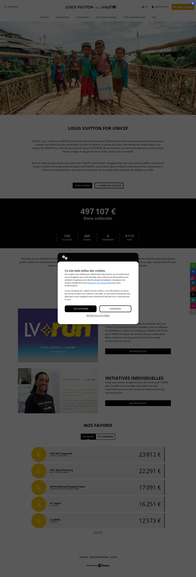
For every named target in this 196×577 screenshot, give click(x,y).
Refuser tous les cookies (98, 315)
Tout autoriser (80, 308)
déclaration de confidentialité (99, 283)
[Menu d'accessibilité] (193, 3)
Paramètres (115, 308)
